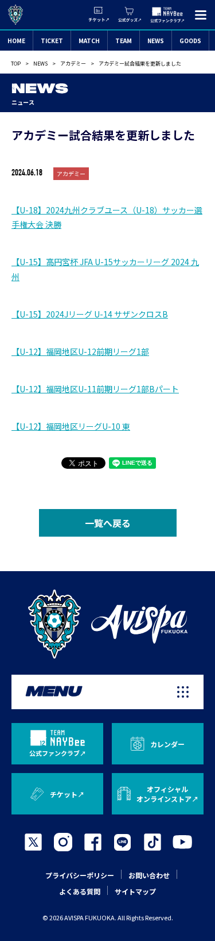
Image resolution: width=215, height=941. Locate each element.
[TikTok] (152, 842)
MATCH (89, 40)
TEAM (123, 40)
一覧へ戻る (108, 523)
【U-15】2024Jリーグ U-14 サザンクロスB (89, 314)
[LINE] (122, 842)
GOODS (190, 40)
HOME (16, 40)
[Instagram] (63, 842)
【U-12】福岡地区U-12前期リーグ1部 (80, 351)
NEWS (155, 40)
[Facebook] (92, 842)
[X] (33, 842)
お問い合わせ (149, 875)
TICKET (52, 40)
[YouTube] (182, 842)
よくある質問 (79, 891)
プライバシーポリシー (79, 875)
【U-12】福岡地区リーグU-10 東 (70, 426)
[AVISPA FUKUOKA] (107, 624)
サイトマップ (135, 891)
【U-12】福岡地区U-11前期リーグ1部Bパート (95, 389)
